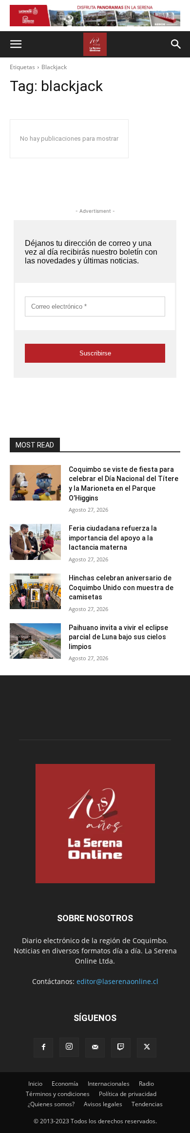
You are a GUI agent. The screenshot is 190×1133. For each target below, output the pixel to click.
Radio (146, 1083)
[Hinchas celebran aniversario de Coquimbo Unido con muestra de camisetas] (35, 592)
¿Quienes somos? (51, 1104)
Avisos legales (103, 1104)
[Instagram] (69, 1047)
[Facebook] (43, 1048)
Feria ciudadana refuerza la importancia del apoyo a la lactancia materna (113, 537)
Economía (65, 1083)
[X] (146, 1048)
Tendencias (147, 1104)
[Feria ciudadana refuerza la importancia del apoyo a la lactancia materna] (35, 542)
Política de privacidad (127, 1094)
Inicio (35, 1083)
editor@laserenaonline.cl (117, 981)
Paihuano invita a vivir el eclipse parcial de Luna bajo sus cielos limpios (118, 637)
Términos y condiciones (58, 1094)
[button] (15, 44)
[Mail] (95, 1048)
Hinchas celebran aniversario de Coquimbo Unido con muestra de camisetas (121, 587)
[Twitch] (121, 1048)
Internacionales (109, 1083)
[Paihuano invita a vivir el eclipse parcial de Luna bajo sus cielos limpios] (35, 641)
